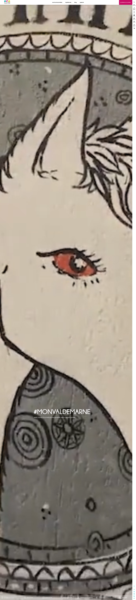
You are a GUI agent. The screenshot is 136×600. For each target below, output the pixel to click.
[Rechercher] (134, 2)
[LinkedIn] (134, 596)
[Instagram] (134, 591)
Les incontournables (57, 2)
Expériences (68, 2)
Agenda (82, 2)
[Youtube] (134, 594)
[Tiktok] (134, 598)
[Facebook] (134, 589)
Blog (75, 2)
